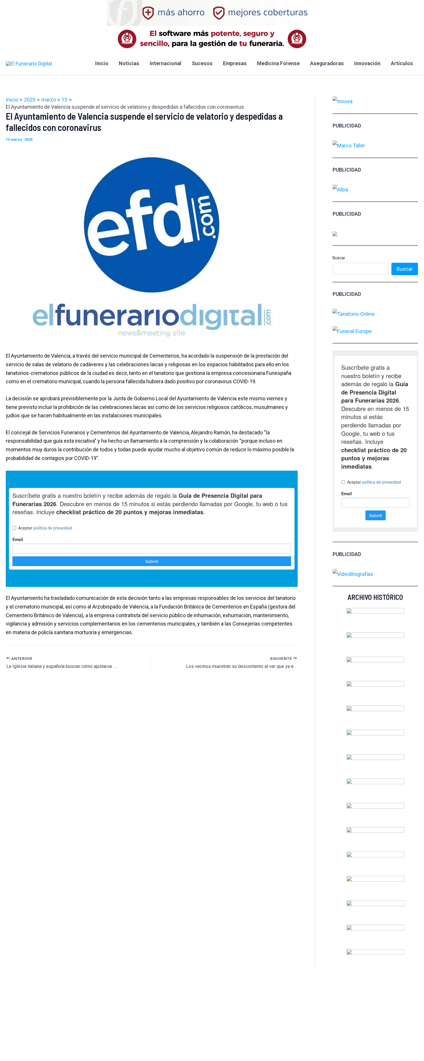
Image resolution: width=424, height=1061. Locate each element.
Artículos (402, 63)
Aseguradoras (327, 63)
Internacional (165, 63)
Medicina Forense (278, 63)
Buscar (339, 258)
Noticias (129, 63)
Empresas (235, 63)
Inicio (101, 63)
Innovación (367, 63)
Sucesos (202, 63)
